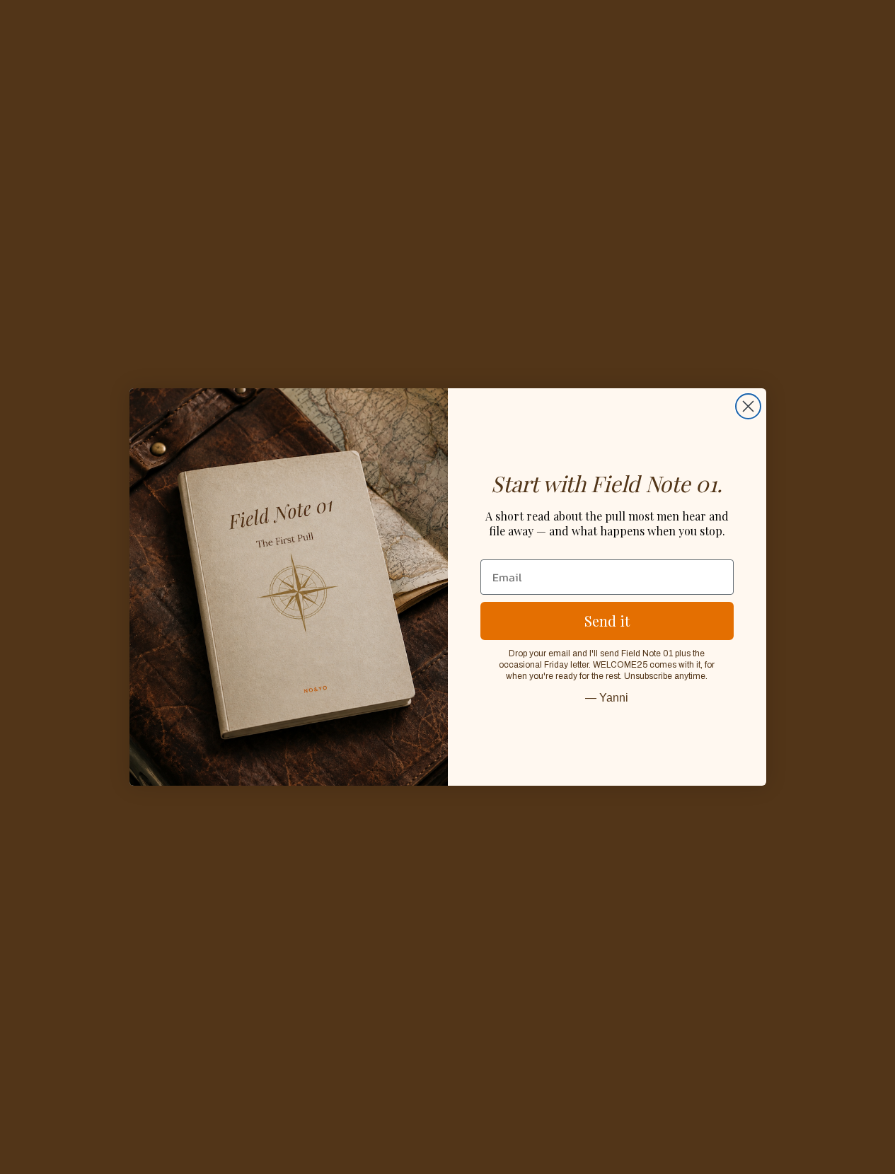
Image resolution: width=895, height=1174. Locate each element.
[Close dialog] (748, 406)
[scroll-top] (865, 1144)
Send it (607, 620)
